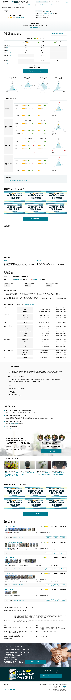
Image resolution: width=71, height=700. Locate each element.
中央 (12, 428)
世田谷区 (45, 620)
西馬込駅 (39, 279)
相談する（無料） (51, 451)
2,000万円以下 (42, 629)
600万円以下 (42, 628)
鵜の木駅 (22, 616)
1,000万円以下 (51, 628)
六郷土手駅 (34, 617)
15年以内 (19, 631)
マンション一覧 (13, 7)
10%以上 (19, 627)
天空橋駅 (58, 616)
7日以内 (47, 625)
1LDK (46, 636)
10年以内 (15, 631)
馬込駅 (19, 537)
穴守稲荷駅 (57, 615)
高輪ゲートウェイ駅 (17, 607)
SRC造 (9, 636)
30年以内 (30, 631)
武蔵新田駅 (27, 617)
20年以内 (22, 631)
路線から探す (45, 1)
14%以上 (26, 627)
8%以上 (16, 627)
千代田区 (15, 620)
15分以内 (54, 631)
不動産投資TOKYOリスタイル (6, 7)
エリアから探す (38, 1)
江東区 (36, 620)
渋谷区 (48, 620)
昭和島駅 (18, 616)
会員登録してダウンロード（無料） (51, 676)
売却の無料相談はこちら (35, 27)
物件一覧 (41, 4)
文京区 (27, 620)
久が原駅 (31, 615)
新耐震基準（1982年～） (16, 632)
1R (40, 636)
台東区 (30, 620)
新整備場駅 (42, 615)
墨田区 (33, 620)
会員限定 (12, 625)
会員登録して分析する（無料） (35, 71)
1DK (43, 636)
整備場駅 (35, 615)
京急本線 (14, 553)
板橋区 (15, 621)
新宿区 (24, 620)
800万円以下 (46, 628)
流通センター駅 (39, 617)
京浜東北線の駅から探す (8, 607)
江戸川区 (27, 621)
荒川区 (62, 620)
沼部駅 (15, 616)
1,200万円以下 (57, 628)
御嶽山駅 (49, 615)
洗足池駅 (19, 615)
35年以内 (9, 632)
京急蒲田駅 (30, 616)
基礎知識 (30, 4)
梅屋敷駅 (44, 617)
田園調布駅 (42, 616)
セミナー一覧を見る (35, 218)
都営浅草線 (34, 279)
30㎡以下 (17, 635)
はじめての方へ (6, 686)
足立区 (21, 621)
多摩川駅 (64, 615)
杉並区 (54, 620)
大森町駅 (26, 616)
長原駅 (61, 615)
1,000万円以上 (42, 627)
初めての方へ (7, 4)
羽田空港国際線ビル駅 (18, 617)
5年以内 (12, 631)
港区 (21, 620)
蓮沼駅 (52, 616)
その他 (22, 636)
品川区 (23, 553)
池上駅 (39, 615)
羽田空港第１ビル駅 (36, 616)
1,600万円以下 (62, 628)
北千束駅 (48, 616)
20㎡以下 (9, 635)
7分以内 (47, 631)
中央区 (19, 620)
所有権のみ (10, 638)
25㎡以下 (13, 635)
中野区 (51, 620)
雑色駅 (46, 615)
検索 (64, 1)
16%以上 (29, 627)
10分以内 (50, 631)
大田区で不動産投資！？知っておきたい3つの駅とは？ (18, 180)
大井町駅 (26, 607)
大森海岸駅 (19, 553)
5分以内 (44, 631)
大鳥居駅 (53, 615)
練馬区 (18, 621)
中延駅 (18, 610)
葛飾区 (24, 621)
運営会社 (24, 686)
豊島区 (57, 620)
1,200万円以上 (47, 627)
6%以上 (13, 627)
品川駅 (23, 607)
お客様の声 (52, 4)
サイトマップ (29, 686)
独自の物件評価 (19, 4)
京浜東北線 (46, 13)
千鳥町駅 (28, 615)
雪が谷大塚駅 (24, 615)
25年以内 (26, 631)
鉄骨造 (15, 636)
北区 (59, 620)
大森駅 (51, 13)
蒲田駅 (32, 607)
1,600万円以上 (52, 627)
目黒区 (42, 620)
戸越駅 (15, 610)
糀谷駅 (31, 617)
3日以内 (44, 625)
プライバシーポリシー (18, 686)
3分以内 (41, 631)
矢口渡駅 (55, 616)
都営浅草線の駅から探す (8, 610)
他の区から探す (7, 620)
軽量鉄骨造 (18, 636)
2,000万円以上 (58, 627)
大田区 (17, 7)
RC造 (12, 636)
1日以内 (41, 625)
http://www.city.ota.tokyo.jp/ (30, 304)
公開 (9, 625)
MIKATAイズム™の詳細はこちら (58, 33)
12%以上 (22, 627)
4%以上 (9, 627)
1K (41, 636)
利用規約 (11, 686)
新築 (9, 631)
